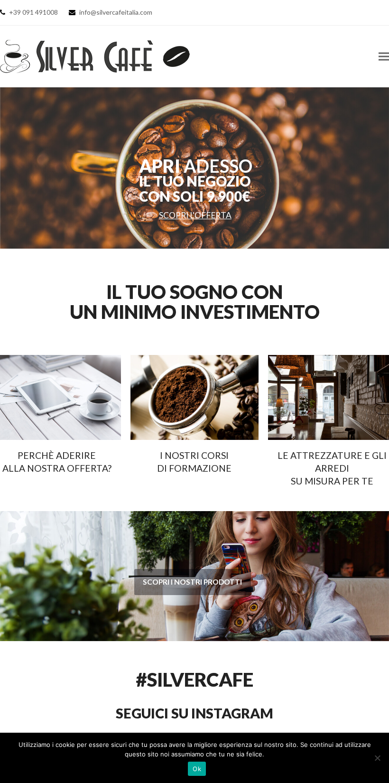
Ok (197, 769)
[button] (384, 56)
